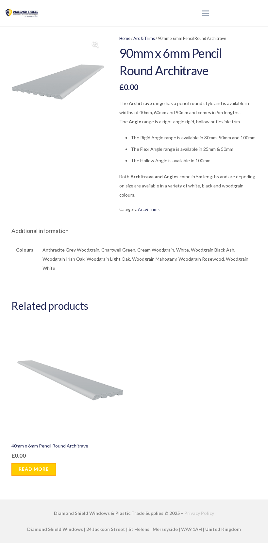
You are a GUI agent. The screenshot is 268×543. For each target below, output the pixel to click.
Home (124, 38)
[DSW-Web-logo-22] (22, 13)
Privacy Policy (199, 513)
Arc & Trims (144, 38)
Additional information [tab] (40, 230)
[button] (205, 13)
